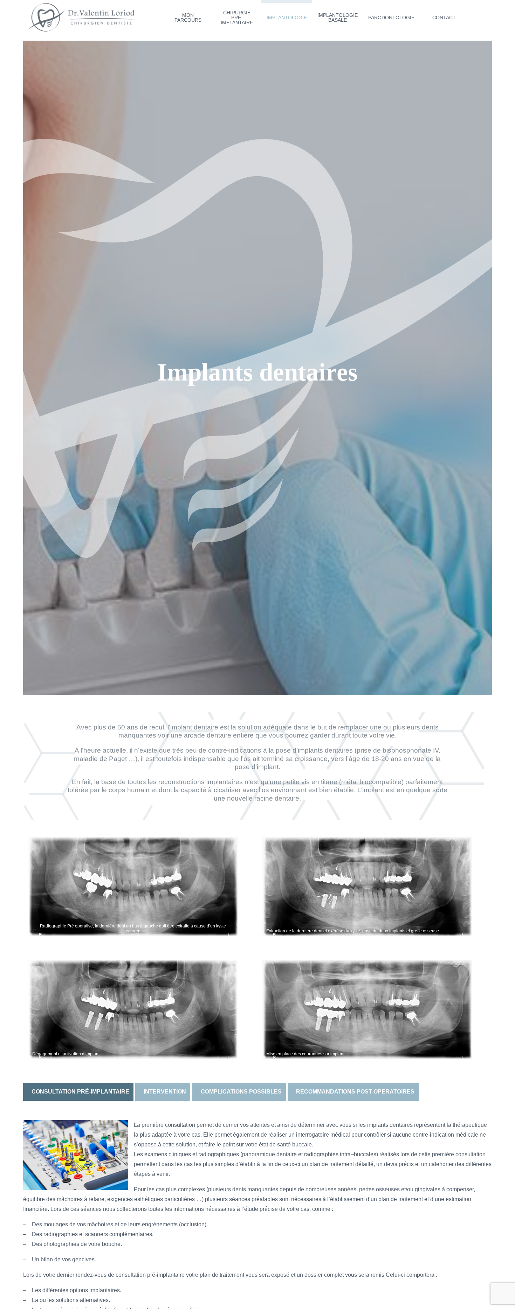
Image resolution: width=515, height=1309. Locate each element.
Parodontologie (391, 17)
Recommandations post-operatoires (355, 1092)
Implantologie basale (337, 17)
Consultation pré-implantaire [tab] (80, 1092)
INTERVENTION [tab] (165, 1092)
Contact (444, 17)
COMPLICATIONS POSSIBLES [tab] (241, 1092)
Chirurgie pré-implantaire (237, 17)
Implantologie (287, 17)
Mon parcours (187, 17)
